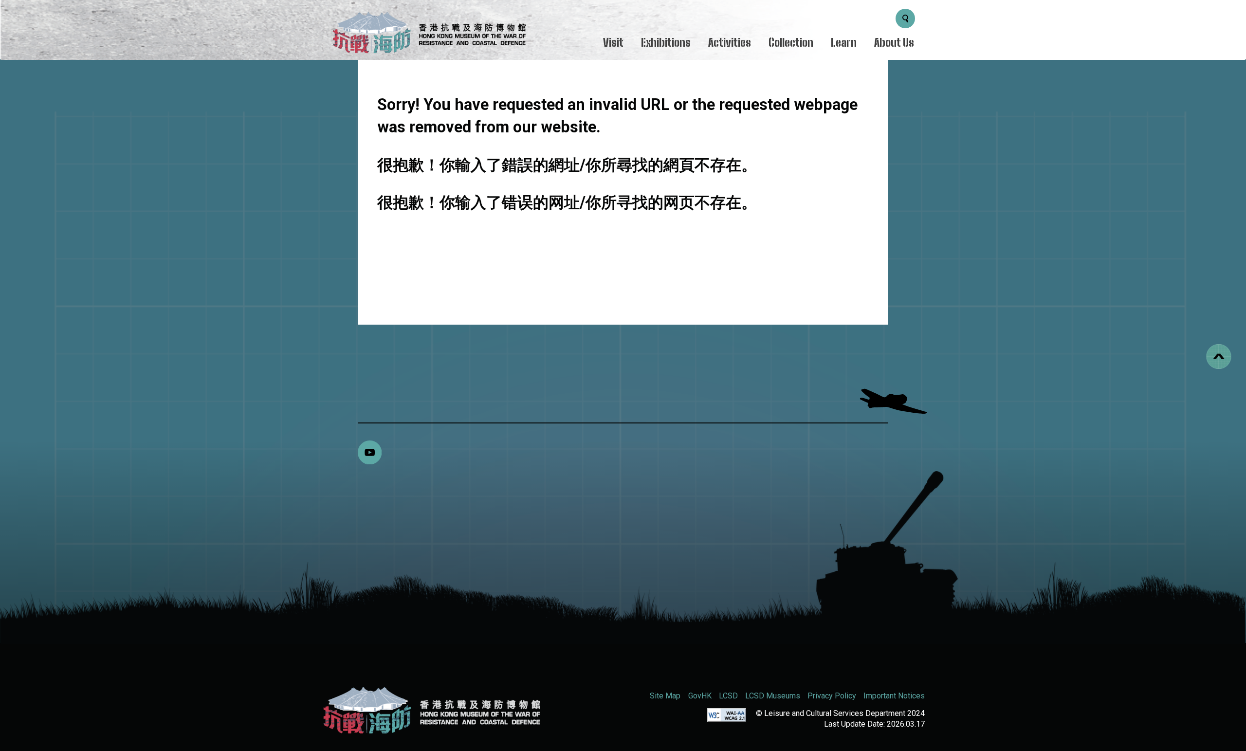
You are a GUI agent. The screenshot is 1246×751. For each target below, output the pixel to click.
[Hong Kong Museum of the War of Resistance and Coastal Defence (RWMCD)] (430, 710)
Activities (729, 42)
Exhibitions (666, 42)
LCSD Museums (772, 695)
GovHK (700, 695)
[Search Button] (905, 18)
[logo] (428, 35)
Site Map (665, 695)
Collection (791, 42)
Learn (844, 42)
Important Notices (894, 695)
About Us (894, 42)
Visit (613, 42)
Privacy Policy (831, 695)
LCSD (728, 695)
